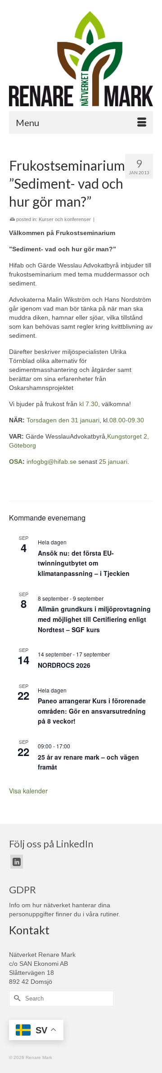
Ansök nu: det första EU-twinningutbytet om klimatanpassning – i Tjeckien (84, 563)
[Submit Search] (15, 998)
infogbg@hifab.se (51, 461)
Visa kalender (28, 790)
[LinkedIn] (16, 862)
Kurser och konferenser (65, 219)
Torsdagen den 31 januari (63, 420)
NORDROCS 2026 (64, 665)
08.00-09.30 (126, 420)
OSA (15, 461)
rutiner (109, 914)
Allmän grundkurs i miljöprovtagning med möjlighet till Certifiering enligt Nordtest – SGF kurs (94, 619)
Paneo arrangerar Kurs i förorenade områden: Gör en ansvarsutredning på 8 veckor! (92, 710)
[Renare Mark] (81, 58)
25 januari (113, 461)
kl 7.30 (88, 403)
